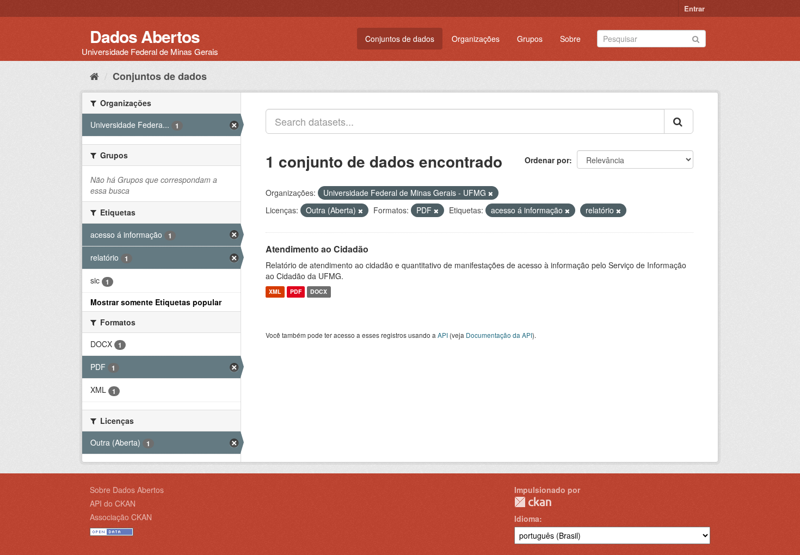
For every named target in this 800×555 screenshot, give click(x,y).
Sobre (570, 38)
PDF (295, 292)
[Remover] (490, 193)
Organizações (476, 38)
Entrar (694, 8)
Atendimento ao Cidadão (317, 249)
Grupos (530, 38)
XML (275, 292)
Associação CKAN (121, 516)
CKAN (532, 502)
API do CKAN (113, 503)
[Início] (94, 76)
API (443, 335)
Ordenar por (547, 160)
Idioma (526, 518)
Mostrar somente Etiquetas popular (155, 302)
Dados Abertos (145, 36)
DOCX (318, 292)
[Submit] (695, 37)
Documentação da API (499, 335)
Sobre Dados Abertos (127, 489)
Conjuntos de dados (399, 38)
